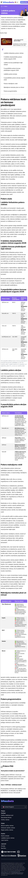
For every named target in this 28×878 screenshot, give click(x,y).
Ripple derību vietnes (7, 830)
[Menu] (2, 2)
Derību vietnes (5, 819)
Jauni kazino (4, 840)
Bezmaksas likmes (6, 817)
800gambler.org (4, 872)
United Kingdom (9, 807)
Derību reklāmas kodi (7, 815)
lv (17, 2)
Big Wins (3, 848)
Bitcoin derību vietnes (7, 825)
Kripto (3, 823)
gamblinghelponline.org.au (17, 872)
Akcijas (3, 846)
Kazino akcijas (5, 836)
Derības (3, 813)
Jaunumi (3, 844)
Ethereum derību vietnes (8, 827)
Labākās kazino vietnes (7, 838)
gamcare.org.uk (14, 871)
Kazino (3, 833)
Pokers (3, 811)
